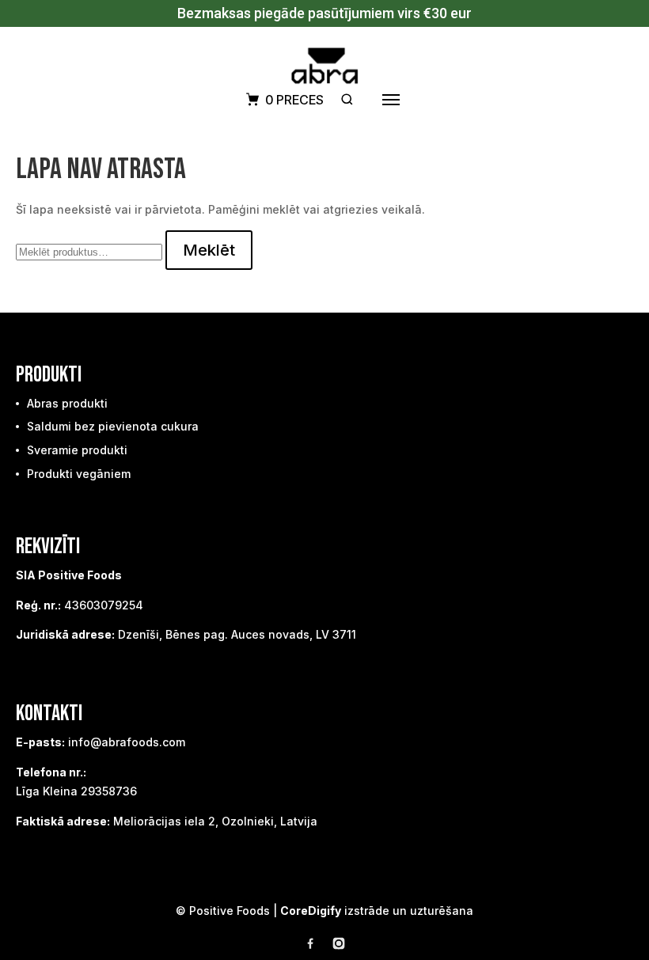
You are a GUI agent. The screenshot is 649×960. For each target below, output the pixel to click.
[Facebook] (310, 946)
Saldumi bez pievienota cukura (113, 426)
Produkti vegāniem (79, 473)
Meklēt (209, 250)
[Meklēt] (347, 99)
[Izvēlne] (391, 99)
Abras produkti (67, 403)
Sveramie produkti (77, 450)
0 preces (294, 100)
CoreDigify (310, 910)
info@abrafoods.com (126, 742)
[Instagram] (339, 946)
